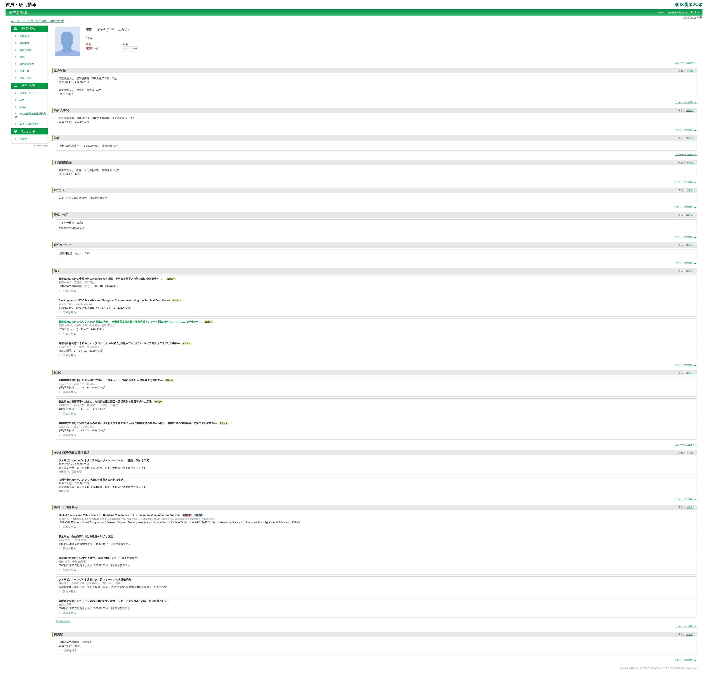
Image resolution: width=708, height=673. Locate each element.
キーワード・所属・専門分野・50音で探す (37, 21)
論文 (22, 100)
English (695, 12)
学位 (22, 57)
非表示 (689, 71)
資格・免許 (26, 78)
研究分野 (24, 71)
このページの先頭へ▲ (686, 62)
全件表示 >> (63, 621)
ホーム (660, 12)
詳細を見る (69, 290)
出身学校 (24, 43)
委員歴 (23, 138)
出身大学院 (26, 50)
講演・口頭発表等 (29, 123)
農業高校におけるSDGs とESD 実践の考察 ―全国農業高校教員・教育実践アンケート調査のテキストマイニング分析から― (130, 321)
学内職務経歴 (27, 64)
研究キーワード (28, 93)
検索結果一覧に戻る (678, 12)
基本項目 (24, 36)
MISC (23, 106)
